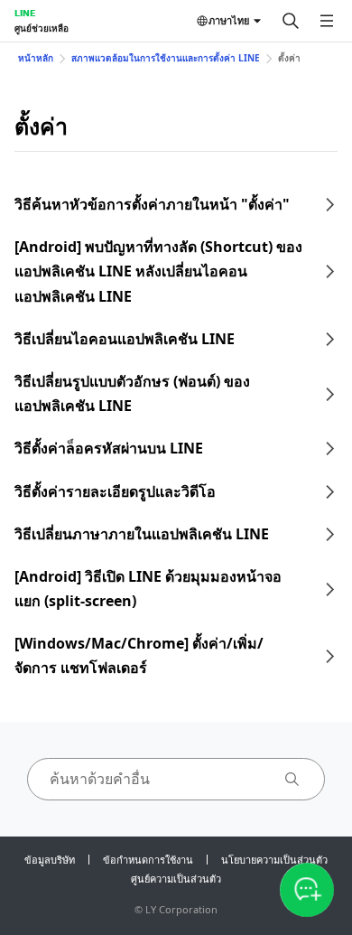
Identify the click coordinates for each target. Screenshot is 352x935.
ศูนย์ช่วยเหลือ (41, 28)
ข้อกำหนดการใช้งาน (148, 859)
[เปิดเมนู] (327, 21)
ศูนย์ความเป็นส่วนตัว (176, 878)
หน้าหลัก (35, 57)
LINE (24, 12)
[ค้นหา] (291, 21)
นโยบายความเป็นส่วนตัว (274, 859)
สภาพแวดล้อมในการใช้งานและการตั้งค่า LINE (165, 57)
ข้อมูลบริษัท (49, 859)
